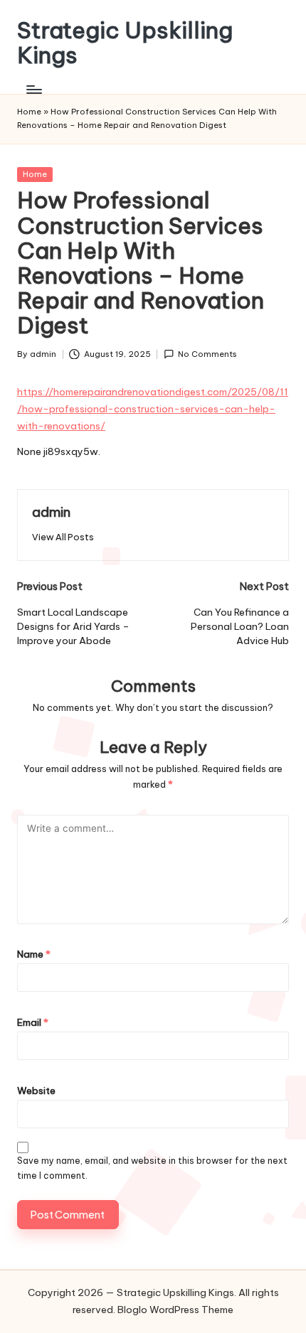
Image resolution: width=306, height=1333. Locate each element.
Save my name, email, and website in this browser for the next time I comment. (152, 1168)
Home (29, 112)
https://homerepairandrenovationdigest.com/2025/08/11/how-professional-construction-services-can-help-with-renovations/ (152, 408)
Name (34, 954)
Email (32, 1022)
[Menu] (33, 89)
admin (51, 511)
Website (36, 1090)
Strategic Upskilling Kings (125, 43)
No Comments (207, 354)
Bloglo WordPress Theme (175, 1309)
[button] (63, 537)
